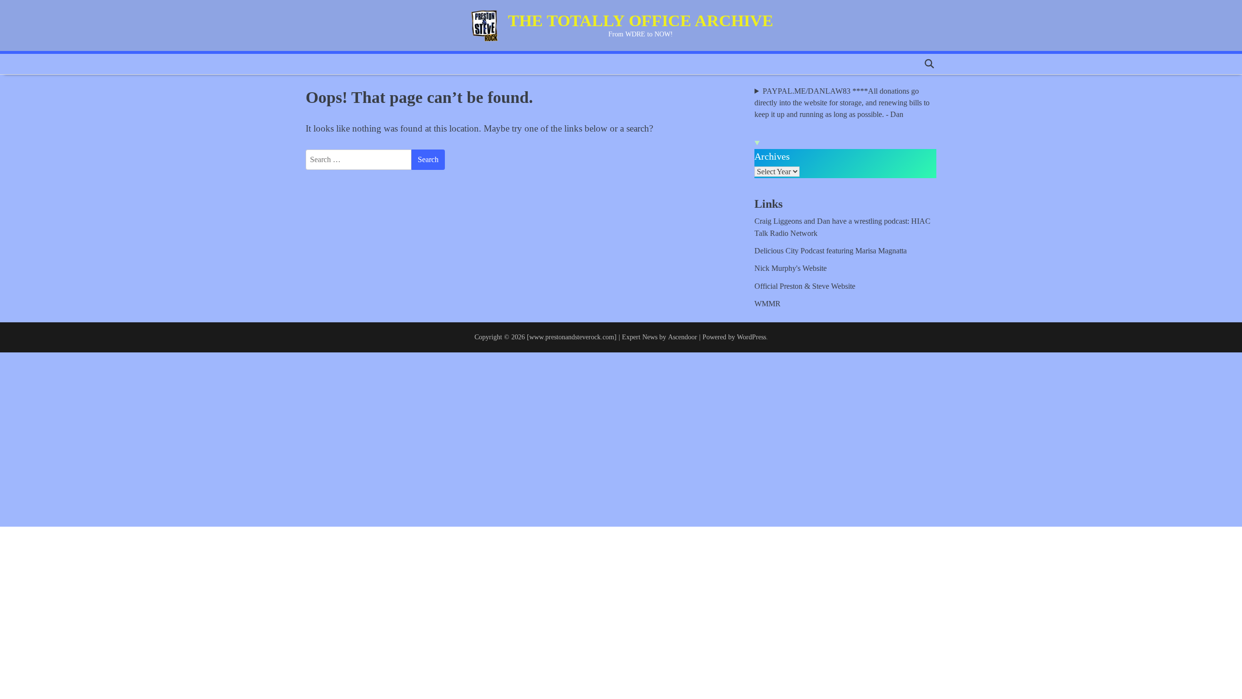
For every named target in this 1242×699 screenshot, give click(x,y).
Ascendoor (682, 337)
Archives (772, 156)
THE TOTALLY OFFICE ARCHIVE (640, 21)
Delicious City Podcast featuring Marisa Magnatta (830, 251)
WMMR (767, 304)
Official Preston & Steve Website (804, 286)
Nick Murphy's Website (790, 268)
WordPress (751, 337)
